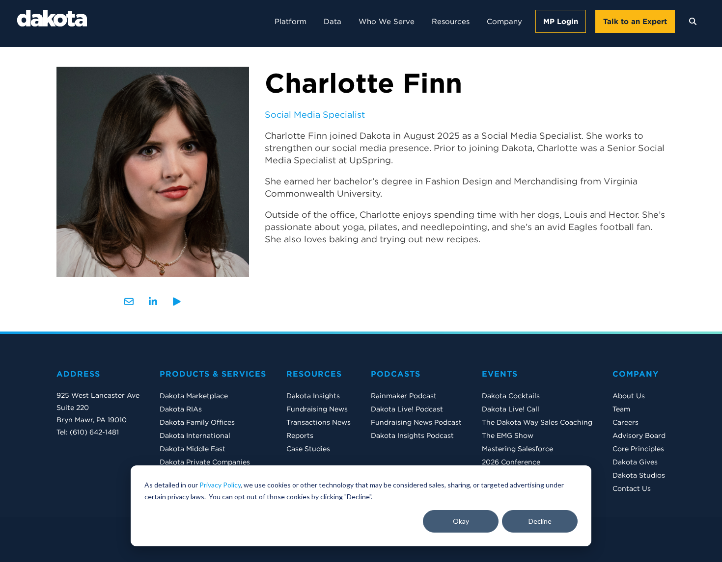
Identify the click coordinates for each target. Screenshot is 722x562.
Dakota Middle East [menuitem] (192, 448)
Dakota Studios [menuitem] (638, 475)
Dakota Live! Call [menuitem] (510, 409)
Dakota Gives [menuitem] (635, 462)
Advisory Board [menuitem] (639, 435)
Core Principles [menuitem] (638, 448)
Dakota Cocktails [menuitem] (511, 395)
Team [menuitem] (621, 409)
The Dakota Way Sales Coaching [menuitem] (537, 422)
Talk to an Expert (635, 21)
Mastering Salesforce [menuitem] (517, 448)
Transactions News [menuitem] (318, 422)
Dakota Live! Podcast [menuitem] (407, 409)
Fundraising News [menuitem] (317, 409)
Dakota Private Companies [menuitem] (205, 462)
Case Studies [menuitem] (308, 448)
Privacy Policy (220, 485)
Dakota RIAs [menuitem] (181, 409)
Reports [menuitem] (299, 435)
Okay (461, 521)
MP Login (560, 21)
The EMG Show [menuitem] (507, 435)
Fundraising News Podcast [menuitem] (416, 422)
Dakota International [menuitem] (195, 435)
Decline (540, 521)
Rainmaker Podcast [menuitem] (404, 395)
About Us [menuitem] (628, 395)
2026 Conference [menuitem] (511, 462)
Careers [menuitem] (625, 422)
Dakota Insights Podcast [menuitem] (412, 435)
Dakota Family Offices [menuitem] (197, 422)
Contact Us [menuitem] (631, 488)
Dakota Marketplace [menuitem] (194, 395)
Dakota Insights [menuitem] (313, 395)
